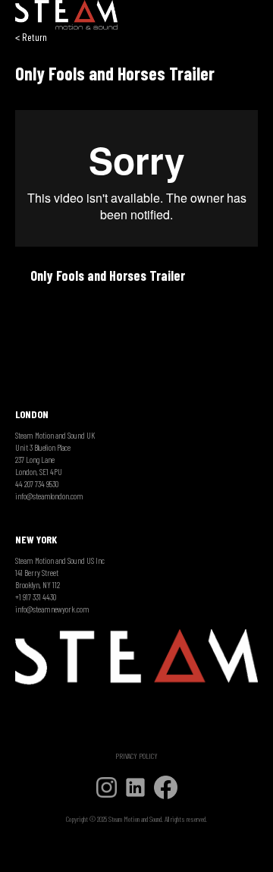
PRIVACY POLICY (136, 755)
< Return (31, 36)
